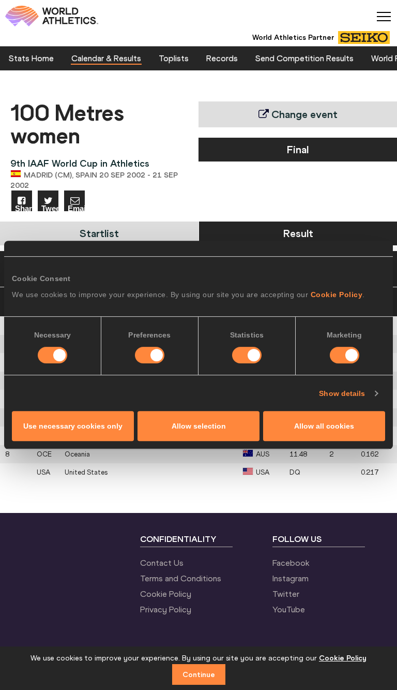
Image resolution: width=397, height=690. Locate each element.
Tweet (49, 207)
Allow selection (199, 426)
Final (298, 149)
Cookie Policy (337, 294)
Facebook (291, 562)
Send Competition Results (304, 58)
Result (298, 233)
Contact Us (162, 562)
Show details (342, 393)
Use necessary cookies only (73, 426)
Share (23, 207)
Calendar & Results (106, 58)
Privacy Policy (165, 609)
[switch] (149, 355)
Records (222, 58)
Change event (303, 114)
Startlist (99, 233)
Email (76, 207)
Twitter (285, 594)
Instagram (290, 578)
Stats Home (31, 58)
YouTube (288, 609)
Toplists (174, 58)
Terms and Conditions (180, 578)
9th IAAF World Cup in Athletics (79, 163)
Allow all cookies (324, 426)
